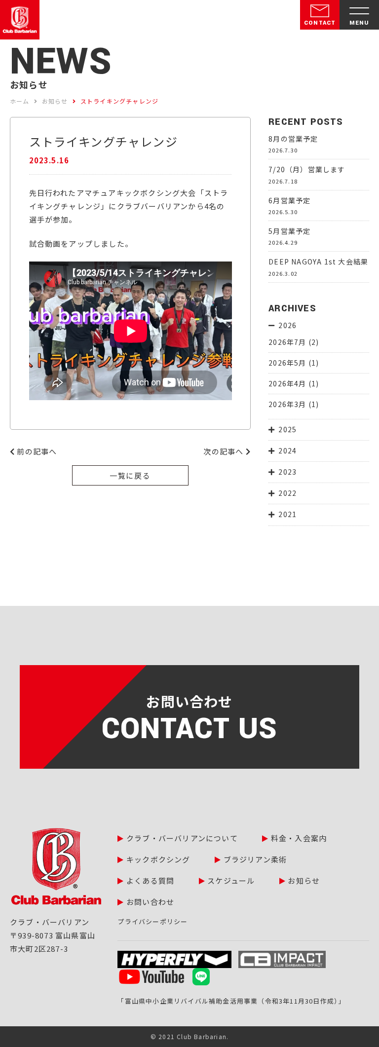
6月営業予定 (289, 200)
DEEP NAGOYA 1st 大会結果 (318, 261)
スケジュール (231, 880)
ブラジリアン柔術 (255, 859)
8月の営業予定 (293, 139)
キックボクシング (158, 859)
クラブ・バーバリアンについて (182, 838)
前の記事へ (36, 451)
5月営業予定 (289, 231)
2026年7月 (287, 342)
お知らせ (304, 880)
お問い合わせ (150, 902)
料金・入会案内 (299, 838)
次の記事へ (224, 451)
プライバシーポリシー (152, 921)
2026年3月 (287, 404)
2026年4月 (287, 383)
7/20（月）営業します (306, 169)
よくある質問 (150, 880)
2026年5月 (287, 363)
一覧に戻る (130, 475)
